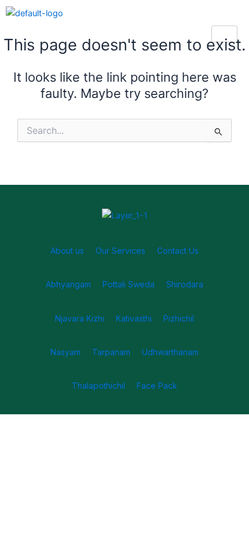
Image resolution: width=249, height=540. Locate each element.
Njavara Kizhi (79, 318)
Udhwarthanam (170, 352)
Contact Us (178, 251)
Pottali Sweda (128, 284)
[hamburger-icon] (224, 33)
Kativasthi (134, 318)
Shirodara (184, 284)
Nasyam (65, 352)
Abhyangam (68, 284)
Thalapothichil (98, 386)
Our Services (120, 251)
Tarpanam (111, 352)
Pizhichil (178, 318)
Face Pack (157, 386)
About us (67, 251)
